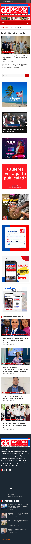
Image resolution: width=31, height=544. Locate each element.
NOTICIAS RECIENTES (10, 501)
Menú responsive (28, 1)
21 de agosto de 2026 (8, 400)
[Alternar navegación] (3, 23)
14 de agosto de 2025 (8, 61)
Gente (12, 51)
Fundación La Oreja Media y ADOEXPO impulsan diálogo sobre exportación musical (15, 58)
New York (5, 363)
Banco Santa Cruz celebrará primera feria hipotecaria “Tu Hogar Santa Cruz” (18, 522)
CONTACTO (11, 494)
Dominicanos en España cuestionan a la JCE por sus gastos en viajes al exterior (15, 340)
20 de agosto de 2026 (8, 429)
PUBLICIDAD (11, 492)
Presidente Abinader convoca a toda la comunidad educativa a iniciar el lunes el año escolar (18, 506)
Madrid (10, 334)
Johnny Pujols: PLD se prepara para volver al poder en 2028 (18, 514)
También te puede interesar (12, 317)
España (5, 334)
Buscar (27, 76)
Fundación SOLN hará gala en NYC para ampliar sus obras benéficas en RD (14, 425)
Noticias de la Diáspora (20, 334)
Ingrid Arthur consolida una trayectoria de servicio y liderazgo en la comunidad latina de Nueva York (15, 369)
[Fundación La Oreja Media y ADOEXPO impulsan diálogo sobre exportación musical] (15, 45)
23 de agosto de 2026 (8, 344)
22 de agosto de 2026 (8, 373)
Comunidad (6, 51)
